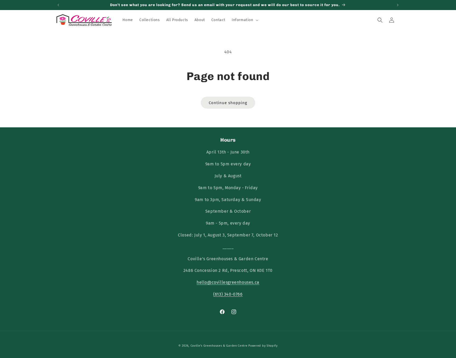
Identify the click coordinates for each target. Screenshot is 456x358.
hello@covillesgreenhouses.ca (228, 282)
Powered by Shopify (263, 345)
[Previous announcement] (58, 5)
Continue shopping (228, 102)
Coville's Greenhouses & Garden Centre (219, 345)
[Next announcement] (397, 5)
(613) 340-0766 (228, 294)
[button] (244, 20)
